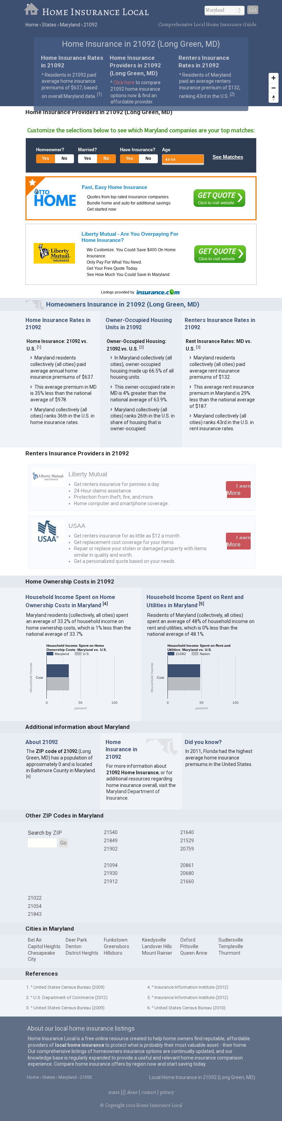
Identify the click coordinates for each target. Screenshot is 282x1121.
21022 (35, 898)
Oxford (187, 940)
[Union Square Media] (55, 197)
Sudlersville (230, 940)
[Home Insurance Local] (33, 12)
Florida (210, 751)
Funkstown (116, 940)
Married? (87, 149)
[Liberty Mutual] (54, 253)
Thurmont (229, 953)
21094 (111, 865)
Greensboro (116, 946)
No (64, 158)
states (114, 1092)
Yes (45, 158)
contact (148, 1092)
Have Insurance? (137, 149)
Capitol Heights (44, 946)
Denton (74, 946)
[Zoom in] (274, 78)
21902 (111, 849)
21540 (111, 832)
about (132, 1092)
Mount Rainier (157, 953)
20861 (187, 865)
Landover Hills (157, 946)
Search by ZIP (45, 833)
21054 (35, 906)
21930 (111, 873)
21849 (111, 840)
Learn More (239, 489)
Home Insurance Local (95, 12)
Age (166, 149)
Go (253, 10)
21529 (187, 840)
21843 (35, 914)
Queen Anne (193, 953)
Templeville (230, 946)
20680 (187, 873)
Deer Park (76, 940)
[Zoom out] (274, 88)
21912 (111, 881)
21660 (187, 881)
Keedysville (154, 940)
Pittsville (189, 946)
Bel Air (35, 940)
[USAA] (48, 541)
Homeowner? (50, 149)
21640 (187, 832)
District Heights (82, 953)
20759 (187, 849)
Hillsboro (113, 953)
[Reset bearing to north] (274, 98)
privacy (167, 1092)
